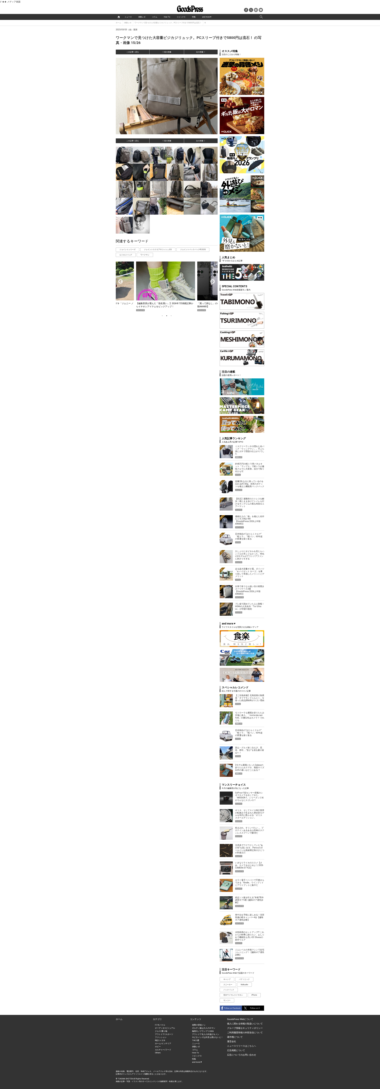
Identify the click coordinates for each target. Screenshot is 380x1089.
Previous (119, 280)
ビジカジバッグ (125, 255)
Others (158, 1053)
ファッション (161, 1037)
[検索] (261, 17)
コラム (154, 17)
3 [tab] (171, 315)
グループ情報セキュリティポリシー (245, 1028)
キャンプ (227, 979)
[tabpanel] (166, 286)
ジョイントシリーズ (127, 249)
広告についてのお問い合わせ (241, 1055)
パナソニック (244, 979)
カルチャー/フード (163, 1050)
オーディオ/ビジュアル (165, 1028)
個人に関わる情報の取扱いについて (245, 1023)
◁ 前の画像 (166, 52)
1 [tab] (162, 315)
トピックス (181, 17)
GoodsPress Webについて (240, 1019)
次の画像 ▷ (200, 52)
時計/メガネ (160, 1040)
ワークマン (144, 255)
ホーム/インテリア (163, 1043)
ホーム (118, 23)
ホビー (158, 1046)
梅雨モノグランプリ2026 (203, 1031)
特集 (194, 17)
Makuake (244, 985)
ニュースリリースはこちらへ (241, 1046)
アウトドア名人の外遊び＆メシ (205, 1034)
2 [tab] (166, 315)
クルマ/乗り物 (161, 1031)
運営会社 (231, 1041)
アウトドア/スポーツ (164, 1034)
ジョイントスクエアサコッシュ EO (158, 249)
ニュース (128, 17)
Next (211, 280)
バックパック (228, 990)
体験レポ (141, 17)
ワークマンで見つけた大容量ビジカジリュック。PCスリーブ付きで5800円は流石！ (167, 23)
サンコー (227, 1000)
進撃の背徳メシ (199, 1025)
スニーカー (227, 985)
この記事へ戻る (132, 52)
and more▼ (207, 17)
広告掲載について (236, 1050)
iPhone (254, 995)
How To (167, 17)
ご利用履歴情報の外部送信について (245, 1032)
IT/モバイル (160, 1025)
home (119, 17)
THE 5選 (195, 1040)
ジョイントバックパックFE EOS (193, 249)
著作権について (235, 1037)
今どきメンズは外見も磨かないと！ (207, 1037)
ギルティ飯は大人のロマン (203, 1028)
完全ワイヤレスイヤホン (233, 995)
